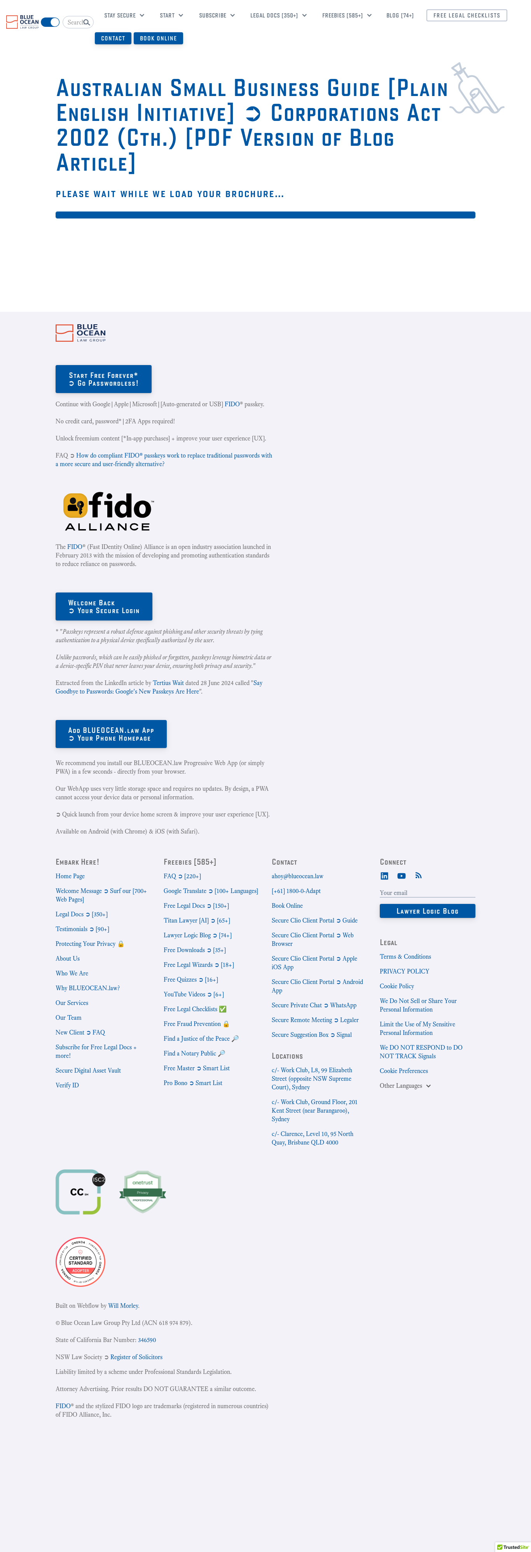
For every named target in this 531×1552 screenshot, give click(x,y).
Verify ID (67, 1085)
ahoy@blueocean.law (297, 876)
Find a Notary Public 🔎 (194, 1053)
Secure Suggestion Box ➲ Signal (312, 1034)
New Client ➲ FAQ (80, 1032)
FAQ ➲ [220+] (182, 876)
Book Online (158, 38)
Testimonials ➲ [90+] (82, 929)
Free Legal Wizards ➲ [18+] (199, 964)
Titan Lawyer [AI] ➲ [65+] (197, 920)
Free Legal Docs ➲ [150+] (196, 905)
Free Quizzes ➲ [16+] (191, 979)
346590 (147, 1340)
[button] (121, 16)
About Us (68, 958)
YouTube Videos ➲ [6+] (194, 994)
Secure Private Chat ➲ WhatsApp (314, 1005)
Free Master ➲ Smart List (197, 1068)
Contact (113, 38)
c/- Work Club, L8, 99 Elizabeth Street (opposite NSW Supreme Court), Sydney (312, 1078)
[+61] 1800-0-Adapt (296, 891)
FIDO (232, 404)
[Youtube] (401, 875)
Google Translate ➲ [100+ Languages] (211, 891)
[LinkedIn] (384, 875)
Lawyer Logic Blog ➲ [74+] (198, 935)
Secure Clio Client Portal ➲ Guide (315, 920)
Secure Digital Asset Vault (88, 1070)
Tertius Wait (168, 683)
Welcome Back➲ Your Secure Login (104, 606)
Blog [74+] (400, 15)
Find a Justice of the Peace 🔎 (201, 1038)
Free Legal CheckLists (466, 15)
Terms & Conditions (405, 956)
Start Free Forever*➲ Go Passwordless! (103, 379)
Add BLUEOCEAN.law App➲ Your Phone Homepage (111, 733)
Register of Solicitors (136, 1357)
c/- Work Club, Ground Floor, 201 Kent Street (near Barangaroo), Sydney (315, 1110)
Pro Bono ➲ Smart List (193, 1083)
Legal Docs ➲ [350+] (82, 914)
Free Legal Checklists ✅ (195, 1009)
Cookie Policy (397, 986)
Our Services (72, 1003)
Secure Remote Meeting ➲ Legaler (315, 1020)
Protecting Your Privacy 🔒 (90, 943)
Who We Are (72, 973)
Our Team (69, 1017)
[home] (22, 22)
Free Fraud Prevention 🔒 (197, 1024)
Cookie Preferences (404, 1071)
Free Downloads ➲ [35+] (195, 950)
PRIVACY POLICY (405, 971)
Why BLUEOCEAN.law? (88, 988)
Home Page (70, 876)
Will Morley (123, 1305)
